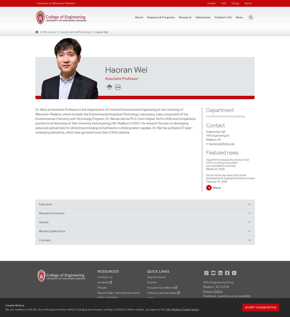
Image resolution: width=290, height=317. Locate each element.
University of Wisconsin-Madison (56, 3)
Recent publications (52, 231)
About (139, 17)
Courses (44, 240)
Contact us (104, 277)
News (239, 17)
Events (152, 282)
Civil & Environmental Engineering (225, 116)
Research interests (52, 213)
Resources (108, 271)
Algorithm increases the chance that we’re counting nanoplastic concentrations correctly (227, 162)
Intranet (103, 282)
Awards (44, 222)
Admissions (203, 17)
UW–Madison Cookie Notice (182, 309)
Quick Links (158, 271)
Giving (235, 3)
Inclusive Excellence (161, 287)
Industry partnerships (162, 293)
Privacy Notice (212, 291)
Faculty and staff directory (75, 32)
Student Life (223, 17)
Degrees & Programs (162, 17)
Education (45, 204)
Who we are (49, 32)
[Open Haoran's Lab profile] (118, 87)
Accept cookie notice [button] (260, 307)
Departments (156, 277)
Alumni (248, 3)
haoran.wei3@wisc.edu (221, 143)
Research (185, 17)
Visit (223, 3)
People (211, 3)
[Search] (250, 17)
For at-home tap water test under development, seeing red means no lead (230, 176)
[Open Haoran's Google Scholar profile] (109, 87)
